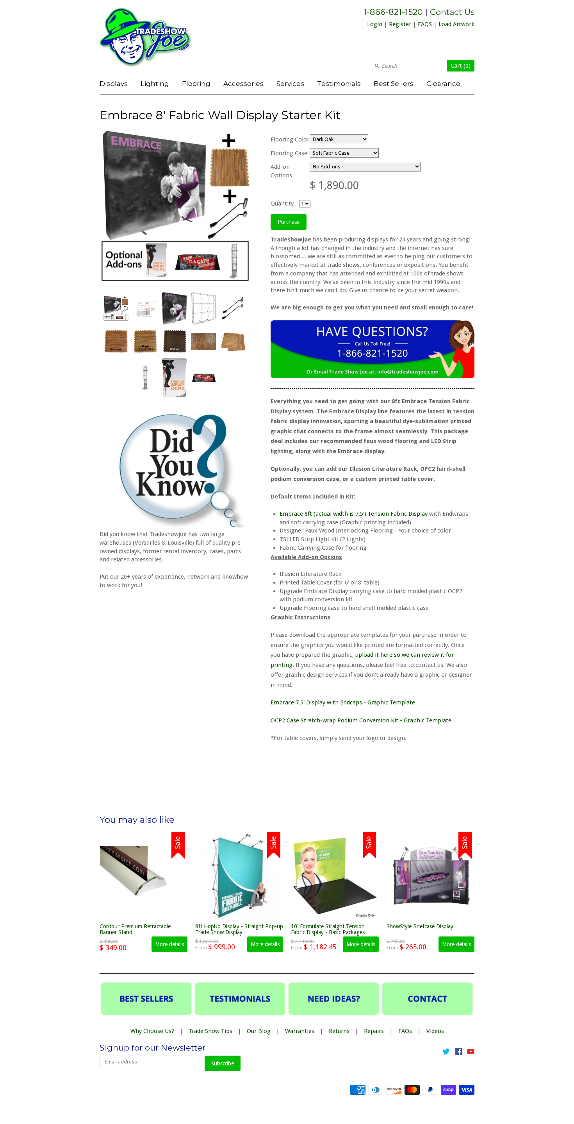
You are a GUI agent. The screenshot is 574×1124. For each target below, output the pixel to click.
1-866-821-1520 (393, 12)
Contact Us (452, 12)
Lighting (155, 83)
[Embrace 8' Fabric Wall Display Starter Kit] (115, 308)
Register (400, 24)
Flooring (196, 83)
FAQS (425, 24)
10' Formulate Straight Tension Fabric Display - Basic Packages (328, 929)
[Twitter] (446, 1053)
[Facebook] (458, 1053)
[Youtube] (470, 1053)
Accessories (243, 83)
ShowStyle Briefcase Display (420, 926)
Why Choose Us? (152, 1031)
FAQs (405, 1031)
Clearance (443, 83)
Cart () (461, 65)
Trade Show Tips (210, 1031)
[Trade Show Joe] (158, 39)
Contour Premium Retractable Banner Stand (135, 929)
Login (374, 24)
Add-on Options (281, 171)
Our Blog (259, 1031)
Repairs (374, 1031)
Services (290, 83)
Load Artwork (456, 24)
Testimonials (339, 83)
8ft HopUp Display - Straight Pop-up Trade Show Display (239, 929)
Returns (339, 1031)
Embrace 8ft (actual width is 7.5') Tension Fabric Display (354, 513)
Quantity (282, 203)
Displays (114, 83)
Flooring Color (290, 139)
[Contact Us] (372, 376)
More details (169, 944)
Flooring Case (289, 153)
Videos (435, 1031)
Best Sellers (394, 83)
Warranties (299, 1031)
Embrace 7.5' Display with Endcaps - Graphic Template (343, 702)
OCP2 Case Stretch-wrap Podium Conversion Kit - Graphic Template (361, 720)
